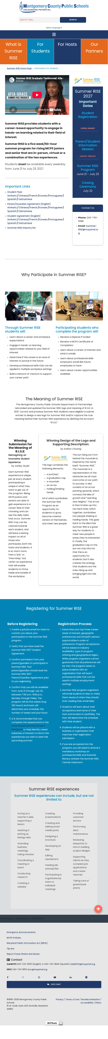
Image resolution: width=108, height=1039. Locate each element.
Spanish (11, 199)
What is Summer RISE (13, 51)
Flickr (86, 977)
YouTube (54, 977)
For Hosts (67, 45)
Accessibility (87, 1003)
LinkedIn (70, 977)
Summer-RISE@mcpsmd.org (88, 229)
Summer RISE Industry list (21, 228)
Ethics (98, 1003)
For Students (40, 48)
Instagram (39, 977)
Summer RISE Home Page (19, 68)
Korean (43, 196)
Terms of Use (72, 1000)
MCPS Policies (14, 938)
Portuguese (55, 196)
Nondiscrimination (90, 1000)
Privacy (59, 1000)
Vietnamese (25, 199)
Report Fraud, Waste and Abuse (23, 954)
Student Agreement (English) (23, 216)
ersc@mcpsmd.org (37, 970)
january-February (88, 156)
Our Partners (94, 48)
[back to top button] (98, 909)
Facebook (7, 977)
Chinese (23, 196)
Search (73, 20)
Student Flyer (14, 192)
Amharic (12, 196)
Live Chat (55, 984)
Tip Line (10, 949)
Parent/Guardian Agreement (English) (29, 204)
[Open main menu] (54, 34)
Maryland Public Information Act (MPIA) (27, 943)
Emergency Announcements (21, 932)
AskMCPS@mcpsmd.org (82, 964)
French (33, 196)
